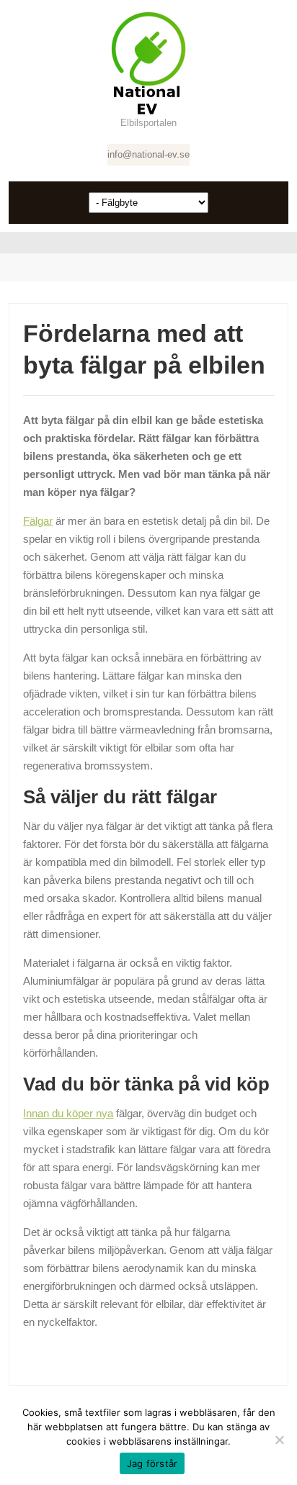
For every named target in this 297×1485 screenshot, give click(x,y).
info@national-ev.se (148, 154)
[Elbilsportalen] (148, 63)
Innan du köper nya (68, 1113)
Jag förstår (152, 1463)
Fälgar (38, 521)
